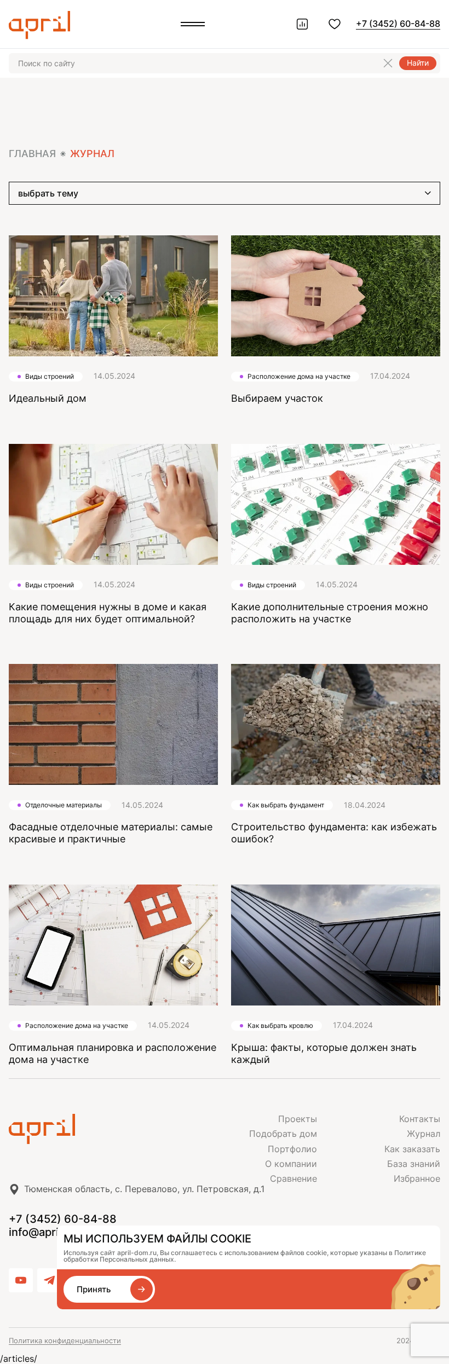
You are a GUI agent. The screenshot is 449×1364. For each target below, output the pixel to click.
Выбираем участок (277, 398)
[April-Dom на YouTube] (21, 1280)
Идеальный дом (48, 398)
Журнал (423, 1133)
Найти (418, 62)
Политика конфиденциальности (65, 1341)
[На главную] (117, 1129)
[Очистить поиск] (388, 63)
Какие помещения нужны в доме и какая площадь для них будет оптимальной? (107, 613)
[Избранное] (335, 24)
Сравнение (293, 1178)
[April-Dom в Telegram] (49, 1280)
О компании (291, 1163)
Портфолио (292, 1148)
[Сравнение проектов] (302, 24)
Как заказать (412, 1148)
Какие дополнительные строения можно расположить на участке (329, 613)
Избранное (417, 1178)
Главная (32, 153)
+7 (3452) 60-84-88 (398, 23)
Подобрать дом (283, 1133)
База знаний (413, 1163)
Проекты (297, 1118)
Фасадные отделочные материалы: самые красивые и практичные (110, 833)
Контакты (419, 1118)
